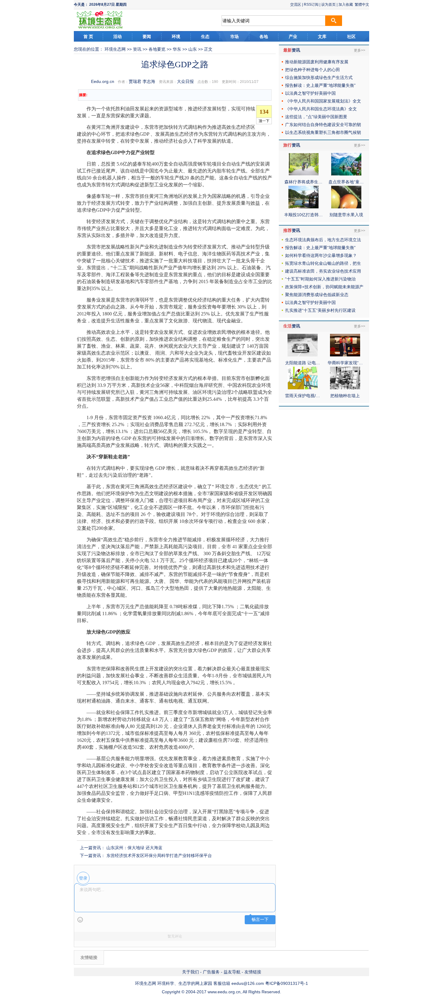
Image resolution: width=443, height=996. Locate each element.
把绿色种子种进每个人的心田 (312, 69)
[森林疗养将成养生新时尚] (303, 174)
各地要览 (157, 49)
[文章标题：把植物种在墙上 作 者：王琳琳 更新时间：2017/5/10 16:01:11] (345, 387)
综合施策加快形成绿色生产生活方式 (319, 77)
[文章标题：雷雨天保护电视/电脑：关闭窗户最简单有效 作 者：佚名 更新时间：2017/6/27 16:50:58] (302, 387)
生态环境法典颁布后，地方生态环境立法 (323, 239)
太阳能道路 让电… (302, 362)
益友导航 (232, 971)
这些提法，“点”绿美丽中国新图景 (316, 116)
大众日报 (185, 81)
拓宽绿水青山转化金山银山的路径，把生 (323, 263)
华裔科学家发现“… (345, 362)
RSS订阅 (311, 4)
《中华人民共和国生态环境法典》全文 (321, 108)
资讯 (137, 49)
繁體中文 (362, 4)
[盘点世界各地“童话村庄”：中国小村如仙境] (346, 174)
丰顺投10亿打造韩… (303, 214)
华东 (177, 49)
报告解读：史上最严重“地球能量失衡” (320, 85)
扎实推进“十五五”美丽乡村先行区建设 (320, 310)
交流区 (295, 4)
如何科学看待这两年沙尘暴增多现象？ (321, 255)
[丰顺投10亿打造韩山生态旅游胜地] (303, 206)
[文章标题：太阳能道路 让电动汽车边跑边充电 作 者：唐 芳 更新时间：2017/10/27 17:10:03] (302, 355)
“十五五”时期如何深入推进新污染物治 (320, 279)
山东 (192, 49)
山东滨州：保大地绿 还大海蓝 (134, 847)
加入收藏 (345, 4)
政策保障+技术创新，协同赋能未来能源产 (324, 286)
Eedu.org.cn (102, 81)
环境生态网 (115, 49)
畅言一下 (260, 919)
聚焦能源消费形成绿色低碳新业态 (316, 294)
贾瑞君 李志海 (142, 81)
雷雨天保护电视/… (302, 395)
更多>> (359, 50)
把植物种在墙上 (345, 395)
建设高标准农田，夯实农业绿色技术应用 (323, 271)
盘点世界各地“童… (346, 181)
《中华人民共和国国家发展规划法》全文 (323, 101)
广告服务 (211, 971)
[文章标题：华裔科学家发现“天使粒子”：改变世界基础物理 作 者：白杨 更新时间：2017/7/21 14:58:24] (345, 355)
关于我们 (190, 971)
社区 (351, 36)
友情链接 (252, 971)
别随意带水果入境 (346, 214)
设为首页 (328, 4)
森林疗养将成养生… (303, 181)
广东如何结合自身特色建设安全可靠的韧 (323, 124)
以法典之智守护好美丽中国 (310, 93)
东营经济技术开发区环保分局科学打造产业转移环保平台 (159, 855)
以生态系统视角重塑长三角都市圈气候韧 (323, 132)
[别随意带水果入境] (346, 206)
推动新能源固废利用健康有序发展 (316, 61)
